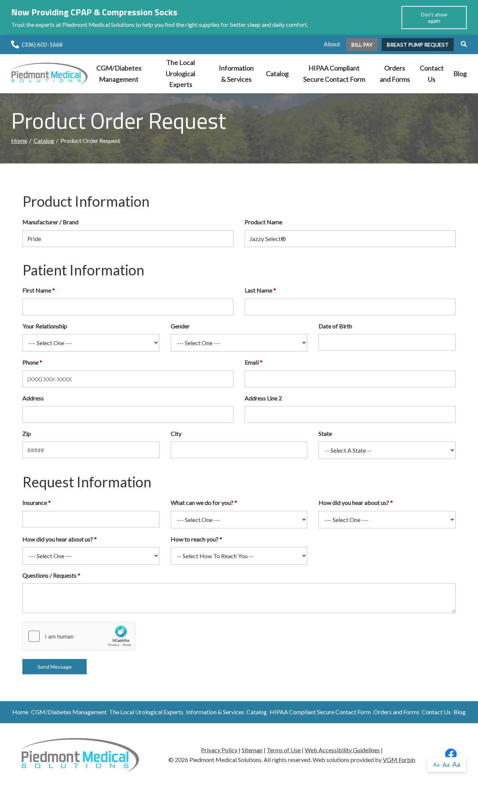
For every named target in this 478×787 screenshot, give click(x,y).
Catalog (277, 73)
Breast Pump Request (417, 44)
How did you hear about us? (354, 502)
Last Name (258, 290)
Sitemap (252, 749)
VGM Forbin (399, 759)
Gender (180, 326)
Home (19, 140)
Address (33, 398)
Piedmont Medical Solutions (225, 759)
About (332, 43)
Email (252, 362)
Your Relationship (44, 326)
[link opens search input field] (461, 43)
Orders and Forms (395, 73)
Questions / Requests (49, 575)
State (325, 433)
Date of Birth (335, 326)
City (176, 433)
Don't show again (434, 17)
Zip (26, 433)
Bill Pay (362, 44)
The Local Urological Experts (180, 73)
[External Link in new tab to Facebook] (451, 756)
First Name (36, 290)
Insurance (34, 502)
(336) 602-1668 (42, 44)
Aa (436, 764)
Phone (30, 362)
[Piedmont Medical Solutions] (49, 72)
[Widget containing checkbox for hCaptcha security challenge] (78, 636)
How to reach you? (194, 539)
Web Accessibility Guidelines (342, 749)
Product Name (263, 221)
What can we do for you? (202, 502)
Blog (460, 73)
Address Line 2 (263, 398)
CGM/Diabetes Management (119, 73)
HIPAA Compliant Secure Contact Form (334, 73)
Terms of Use (284, 749)
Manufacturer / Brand (50, 221)
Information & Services (236, 73)
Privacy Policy (219, 749)
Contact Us (432, 73)
